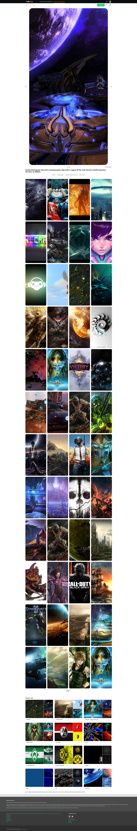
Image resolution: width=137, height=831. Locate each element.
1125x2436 (48, 813)
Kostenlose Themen (9, 820)
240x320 (23, 813)
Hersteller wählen (71, 818)
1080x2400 (12, 813)
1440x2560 (40, 813)
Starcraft (53, 174)
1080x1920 (8, 813)
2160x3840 (55, 813)
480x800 (30, 813)
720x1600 (26, 813)
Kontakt (69, 821)
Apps (7, 821)
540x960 (51, 813)
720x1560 (37, 813)
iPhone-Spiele (8, 816)
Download (101, 5)
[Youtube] (72, 817)
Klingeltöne (8, 817)
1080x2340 (16, 813)
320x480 (33, 813)
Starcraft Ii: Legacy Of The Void (71, 174)
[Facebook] (69, 817)
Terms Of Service (22, 829)
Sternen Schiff (82, 174)
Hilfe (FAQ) (70, 822)
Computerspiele (60, 174)
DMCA (26, 829)
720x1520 (59, 813)
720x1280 (19, 813)
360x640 (44, 813)
